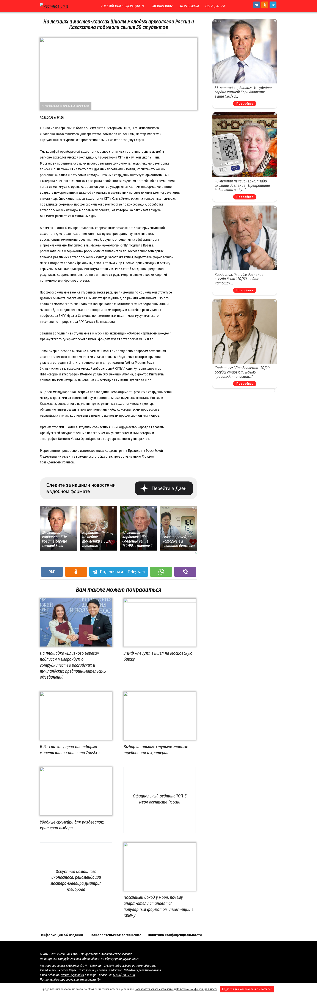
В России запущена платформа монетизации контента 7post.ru (70, 749)
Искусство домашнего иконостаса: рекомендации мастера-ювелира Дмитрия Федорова (76, 880)
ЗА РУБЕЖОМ (189, 6)
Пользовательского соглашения (154, 989)
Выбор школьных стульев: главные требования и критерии (156, 749)
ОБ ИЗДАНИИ (215, 6)
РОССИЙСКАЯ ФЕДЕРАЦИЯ (120, 6)
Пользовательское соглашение (115, 935)
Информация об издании (62, 935)
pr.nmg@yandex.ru (127, 959)
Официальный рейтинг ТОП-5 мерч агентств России (160, 799)
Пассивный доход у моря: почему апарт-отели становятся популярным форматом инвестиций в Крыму (159, 906)
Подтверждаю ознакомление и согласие (247, 989)
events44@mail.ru (72, 975)
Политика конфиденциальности (175, 935)
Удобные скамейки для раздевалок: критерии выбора (72, 825)
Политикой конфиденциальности (196, 989)
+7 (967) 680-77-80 (124, 975)
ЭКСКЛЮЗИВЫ (162, 6)
